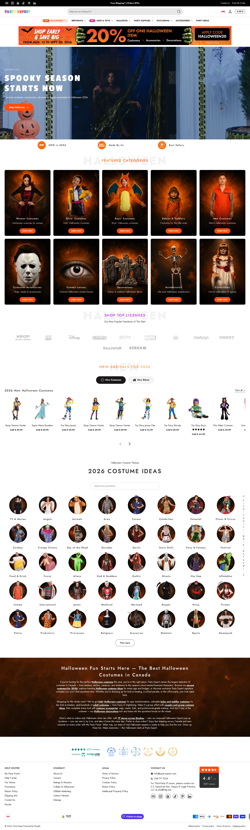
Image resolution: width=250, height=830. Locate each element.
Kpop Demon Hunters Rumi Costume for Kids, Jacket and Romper (16, 425)
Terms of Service (110, 773)
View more (125, 642)
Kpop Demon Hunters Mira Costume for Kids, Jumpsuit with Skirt (94, 425)
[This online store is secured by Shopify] (66, 816)
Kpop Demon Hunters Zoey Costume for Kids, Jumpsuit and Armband (120, 425)
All (243, 496)
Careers (57, 778)
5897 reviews (209, 784)
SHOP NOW (27, 231)
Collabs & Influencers (63, 786)
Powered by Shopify (31, 826)
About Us (57, 773)
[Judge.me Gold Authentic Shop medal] (148, 751)
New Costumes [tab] (113, 379)
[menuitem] (27, 773)
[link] (176, 338)
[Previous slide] (120, 443)
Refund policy (194, 826)
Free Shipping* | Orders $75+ (125, 3)
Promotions (10, 786)
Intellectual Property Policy (115, 791)
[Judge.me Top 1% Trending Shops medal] (172, 751)
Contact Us (10, 800)
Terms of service (223, 826)
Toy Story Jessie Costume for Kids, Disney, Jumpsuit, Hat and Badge (68, 425)
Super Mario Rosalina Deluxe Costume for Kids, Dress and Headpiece (42, 425)
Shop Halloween (17, 107)
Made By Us (116, 145)
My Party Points (12, 773)
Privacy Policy (109, 778)
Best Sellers (176, 145)
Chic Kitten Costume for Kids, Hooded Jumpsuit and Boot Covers (224, 425)
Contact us (225, 3)
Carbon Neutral (61, 795)
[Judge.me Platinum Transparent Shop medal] (135, 751)
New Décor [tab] (143, 379)
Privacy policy (208, 826)
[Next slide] (129, 443)
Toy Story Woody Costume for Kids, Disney (172, 425)
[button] (223, 11)
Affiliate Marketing (62, 791)
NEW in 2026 (57, 145)
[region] (125, 3)
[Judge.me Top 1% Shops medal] (160, 751)
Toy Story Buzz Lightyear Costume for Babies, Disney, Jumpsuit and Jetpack (198, 425)
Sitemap (57, 800)
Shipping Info (11, 795)
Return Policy (11, 791)
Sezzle (8, 804)
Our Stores (10, 782)
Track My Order (238, 3)
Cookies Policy (109, 782)
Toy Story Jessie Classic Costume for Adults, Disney (146, 425)
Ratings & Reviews (62, 782)
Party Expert (18, 826)
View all (238, 390)
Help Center (11, 778)
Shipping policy (239, 826)
